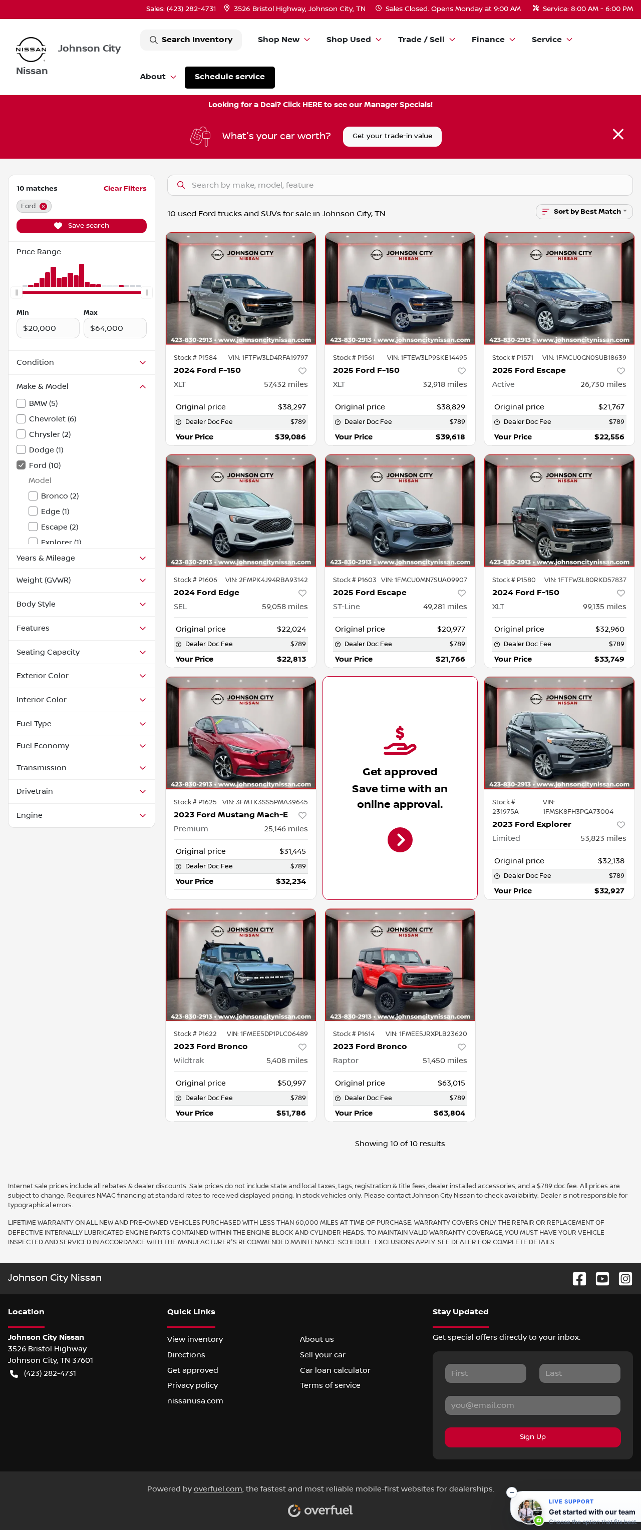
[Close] (618, 134)
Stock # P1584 (195, 358)
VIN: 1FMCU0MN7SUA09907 (424, 580)
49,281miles (445, 606)
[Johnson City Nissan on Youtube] (598, 1278)
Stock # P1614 (354, 1034)
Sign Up (533, 1437)
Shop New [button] (278, 40)
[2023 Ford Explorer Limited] (559, 733)
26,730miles (603, 384)
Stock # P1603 (355, 580)
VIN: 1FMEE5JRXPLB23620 (426, 1034)
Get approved (192, 1370)
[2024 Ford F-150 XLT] (241, 288)
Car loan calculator (335, 1370)
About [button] (153, 77)
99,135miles (604, 606)
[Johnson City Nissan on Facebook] (575, 1278)
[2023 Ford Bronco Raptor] (400, 964)
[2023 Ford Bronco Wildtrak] (241, 964)
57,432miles (286, 384)
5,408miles (287, 1060)
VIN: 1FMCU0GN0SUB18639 (584, 358)
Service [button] (547, 40)
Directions (186, 1354)
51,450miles (445, 1060)
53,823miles (603, 838)
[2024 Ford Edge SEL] (241, 510)
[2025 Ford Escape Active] (559, 288)
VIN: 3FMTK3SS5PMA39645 (265, 802)
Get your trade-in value (392, 136)
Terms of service (330, 1385)
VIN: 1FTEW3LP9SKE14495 (427, 358)
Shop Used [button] (349, 40)
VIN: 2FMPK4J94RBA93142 (266, 580)
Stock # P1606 (195, 580)
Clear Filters (125, 188)
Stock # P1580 (514, 580)
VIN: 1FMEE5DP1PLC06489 (267, 1034)
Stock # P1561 (354, 358)
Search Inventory (197, 40)
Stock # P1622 (195, 1034)
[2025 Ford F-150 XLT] (400, 288)
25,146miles (286, 828)
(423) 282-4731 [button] (50, 1373)
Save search (87, 226)
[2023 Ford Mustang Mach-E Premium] (241, 733)
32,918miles (445, 384)
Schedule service (230, 77)
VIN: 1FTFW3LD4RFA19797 (268, 358)
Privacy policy (192, 1385)
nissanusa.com (195, 1400)
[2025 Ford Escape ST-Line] (400, 510)
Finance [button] (488, 40)
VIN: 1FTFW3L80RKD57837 (585, 580)
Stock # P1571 (512, 358)
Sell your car (323, 1354)
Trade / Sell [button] (421, 40)
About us (317, 1339)
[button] (296, 9)
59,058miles (285, 606)
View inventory (195, 1339)
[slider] (17, 293)
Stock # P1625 (195, 802)
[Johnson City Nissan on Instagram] (621, 1278)
